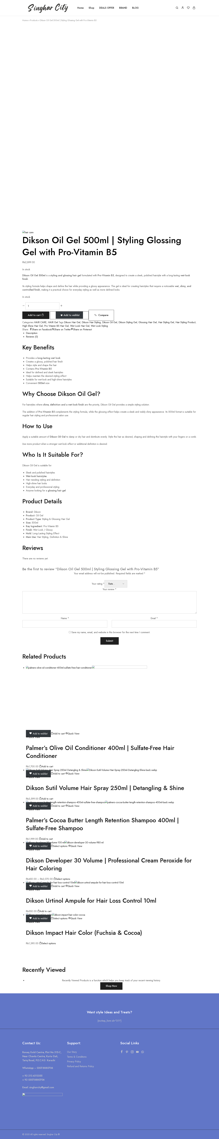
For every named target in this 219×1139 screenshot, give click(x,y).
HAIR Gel (53, 322)
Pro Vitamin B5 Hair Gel (56, 326)
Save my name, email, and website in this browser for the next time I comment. (111, 632)
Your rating (98, 583)
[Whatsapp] (142, 1052)
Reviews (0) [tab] (32, 336)
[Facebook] (121, 1052)
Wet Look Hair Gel (79, 326)
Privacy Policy (74, 1061)
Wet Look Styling (99, 326)
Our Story (72, 1052)
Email (154, 618)
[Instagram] (132, 1052)
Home (80, 8)
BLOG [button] (135, 8)
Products (34, 20)
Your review (109, 589)
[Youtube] (137, 1052)
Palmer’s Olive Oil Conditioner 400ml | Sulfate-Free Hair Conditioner (100, 752)
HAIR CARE (40, 322)
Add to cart (34, 315)
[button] (101, 315)
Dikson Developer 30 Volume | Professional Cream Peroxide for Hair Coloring (109, 864)
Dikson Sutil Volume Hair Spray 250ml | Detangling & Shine (105, 788)
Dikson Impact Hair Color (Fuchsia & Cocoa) (84, 932)
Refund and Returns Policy (80, 1066)
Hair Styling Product (185, 322)
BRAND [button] (123, 8)
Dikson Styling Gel (128, 322)
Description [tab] (31, 333)
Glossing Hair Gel (148, 322)
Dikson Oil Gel (109, 322)
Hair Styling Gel (166, 322)
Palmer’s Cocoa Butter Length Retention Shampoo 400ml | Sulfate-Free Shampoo (102, 824)
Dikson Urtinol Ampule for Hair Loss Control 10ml (91, 900)
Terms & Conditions (77, 1056)
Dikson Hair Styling (91, 322)
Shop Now (111, 986)
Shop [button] (91, 8)
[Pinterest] (126, 1052)
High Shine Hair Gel (32, 326)
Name (65, 618)
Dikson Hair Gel (72, 322)
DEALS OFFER (106, 8)
